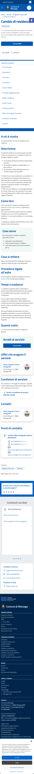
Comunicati (4, 668)
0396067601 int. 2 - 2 (20, 444)
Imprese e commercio (7, 655)
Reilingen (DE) (7, 694)
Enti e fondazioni (6, 624)
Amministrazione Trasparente (10, 734)
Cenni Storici (5, 685)
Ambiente (4, 640)
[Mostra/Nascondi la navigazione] (2, 7)
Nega (17, 762)
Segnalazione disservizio (8, 728)
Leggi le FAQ (5, 724)
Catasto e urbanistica (7, 648)
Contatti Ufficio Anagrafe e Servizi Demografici (20, 436)
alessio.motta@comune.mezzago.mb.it (19, 455)
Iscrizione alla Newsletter (9, 672)
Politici (3, 626)
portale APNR (5, 279)
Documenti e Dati (6, 631)
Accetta (17, 758)
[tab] (13, 558)
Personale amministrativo (9, 629)
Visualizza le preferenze (17, 767)
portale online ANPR (13, 207)
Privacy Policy (20, 772)
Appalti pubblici (6, 644)
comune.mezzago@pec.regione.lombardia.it (17, 718)
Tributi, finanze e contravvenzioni (11, 657)
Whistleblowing (6, 732)
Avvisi (3, 670)
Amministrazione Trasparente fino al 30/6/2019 (16, 737)
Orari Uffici (6, 622)
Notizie (3, 666)
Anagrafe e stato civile (8, 642)
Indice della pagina (7, 63)
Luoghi (3, 681)
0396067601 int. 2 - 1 (20, 441)
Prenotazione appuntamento (10, 726)
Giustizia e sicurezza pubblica (10, 653)
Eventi (3, 683)
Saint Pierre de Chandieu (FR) (12, 692)
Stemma (3, 687)
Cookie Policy (13, 772)
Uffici (2, 619)
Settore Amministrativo (8, 714)
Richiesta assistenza (7, 730)
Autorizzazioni (5, 646)
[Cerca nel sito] (29, 8)
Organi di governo (6, 615)
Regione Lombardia (8, 2)
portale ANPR (14, 214)
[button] (31, 20)
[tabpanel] (17, 531)
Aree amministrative (7, 617)
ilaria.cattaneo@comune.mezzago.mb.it (20, 450)
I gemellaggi (4, 690)
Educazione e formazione (8, 650)
